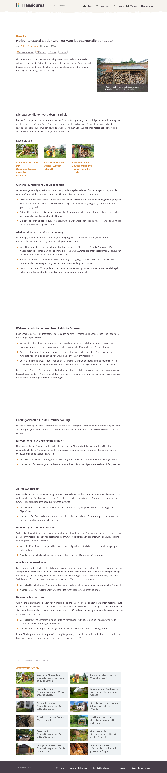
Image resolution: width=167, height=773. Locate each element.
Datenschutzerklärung (141, 768)
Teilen (53, 52)
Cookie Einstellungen (101, 768)
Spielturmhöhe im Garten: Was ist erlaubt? (54, 165)
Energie (120, 6)
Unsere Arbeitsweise (78, 768)
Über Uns (148, 6)
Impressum (120, 768)
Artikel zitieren (26, 52)
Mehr (64, 52)
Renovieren (105, 6)
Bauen (90, 6)
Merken (41, 52)
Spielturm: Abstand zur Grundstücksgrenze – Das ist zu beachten (27, 169)
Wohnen (134, 6)
